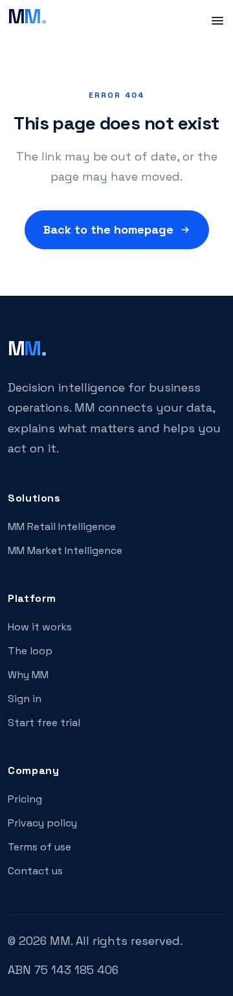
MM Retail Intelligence (62, 526)
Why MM (28, 674)
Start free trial (44, 722)
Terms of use (39, 847)
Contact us (35, 871)
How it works (40, 627)
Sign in (24, 698)
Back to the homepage (108, 229)
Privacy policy (42, 823)
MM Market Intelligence (65, 550)
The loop (30, 651)
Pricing (25, 799)
